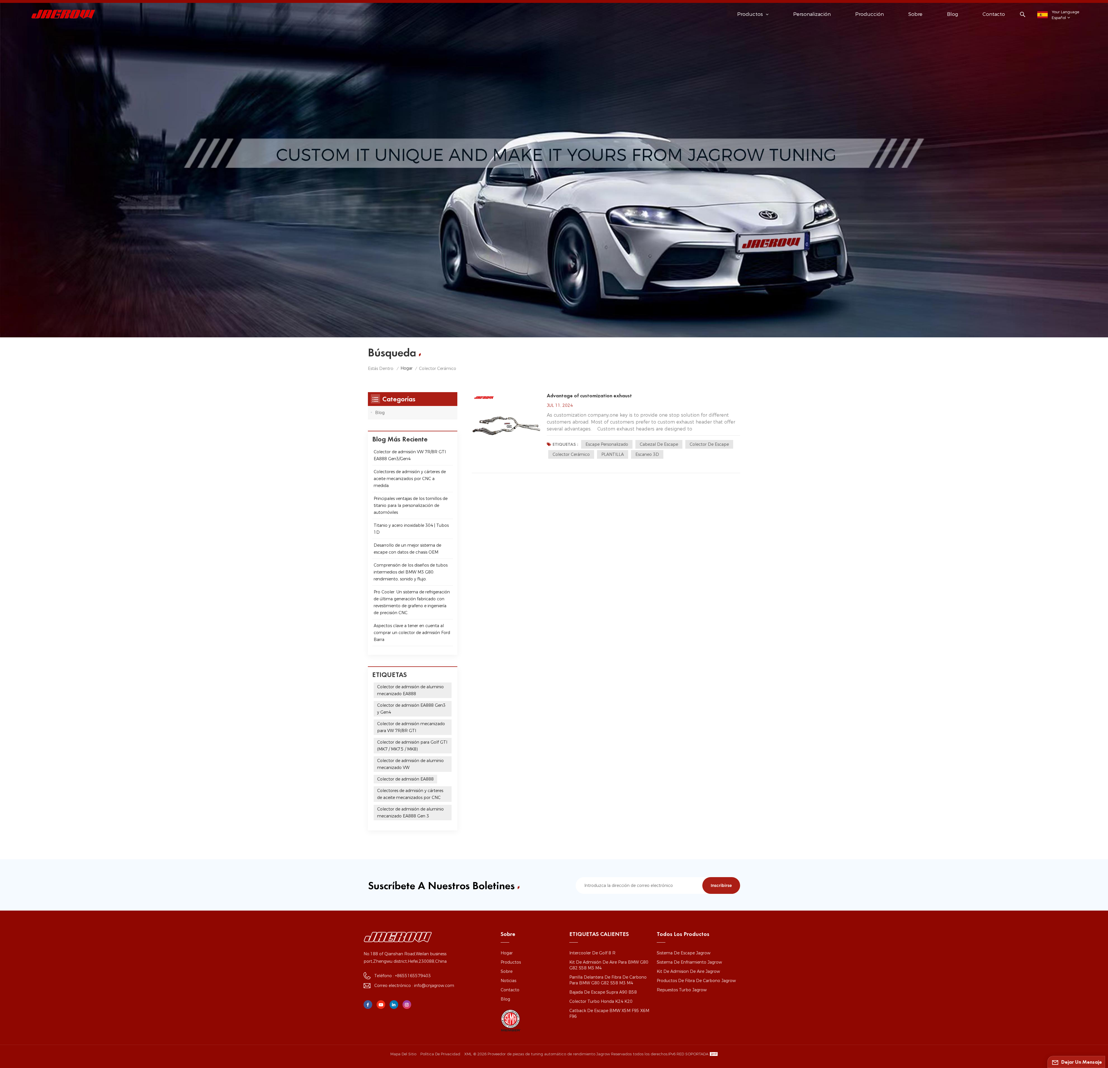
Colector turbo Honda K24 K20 (600, 1001)
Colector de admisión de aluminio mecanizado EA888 (410, 690)
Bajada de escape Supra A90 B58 (603, 992)
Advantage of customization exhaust (589, 395)
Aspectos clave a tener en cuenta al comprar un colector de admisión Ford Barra (412, 632)
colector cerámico (571, 454)
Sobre (915, 14)
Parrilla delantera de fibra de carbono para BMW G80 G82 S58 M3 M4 (608, 980)
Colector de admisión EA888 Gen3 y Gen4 (411, 709)
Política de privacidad (440, 1054)
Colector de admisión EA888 (405, 779)
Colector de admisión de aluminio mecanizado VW (410, 764)
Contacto (993, 14)
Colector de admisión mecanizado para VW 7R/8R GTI (411, 727)
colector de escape (709, 444)
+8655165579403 (413, 975)
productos (511, 962)
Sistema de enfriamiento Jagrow (689, 962)
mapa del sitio (403, 1054)
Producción (869, 14)
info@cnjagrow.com (434, 985)
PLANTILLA (612, 454)
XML (468, 1054)
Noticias (508, 980)
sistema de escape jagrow (683, 953)
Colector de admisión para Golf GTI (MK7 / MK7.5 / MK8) (412, 746)
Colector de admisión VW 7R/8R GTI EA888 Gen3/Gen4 (410, 455)
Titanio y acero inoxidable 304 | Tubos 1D (411, 529)
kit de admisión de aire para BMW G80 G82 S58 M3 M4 (608, 965)
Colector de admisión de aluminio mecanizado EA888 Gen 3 (410, 812)
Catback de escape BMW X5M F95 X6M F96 (609, 1013)
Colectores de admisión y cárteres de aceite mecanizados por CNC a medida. (410, 478)
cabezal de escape (659, 444)
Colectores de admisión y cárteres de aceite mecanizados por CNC (410, 794)
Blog (952, 14)
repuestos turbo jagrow (682, 989)
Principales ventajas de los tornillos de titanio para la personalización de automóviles (411, 505)
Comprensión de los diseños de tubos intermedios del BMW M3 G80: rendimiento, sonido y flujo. (411, 572)
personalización (812, 14)
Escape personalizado (606, 444)
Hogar (406, 368)
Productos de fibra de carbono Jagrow (696, 980)
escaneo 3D (647, 454)
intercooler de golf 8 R (592, 953)
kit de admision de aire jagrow (688, 971)
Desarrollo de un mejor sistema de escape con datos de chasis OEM (407, 549)
